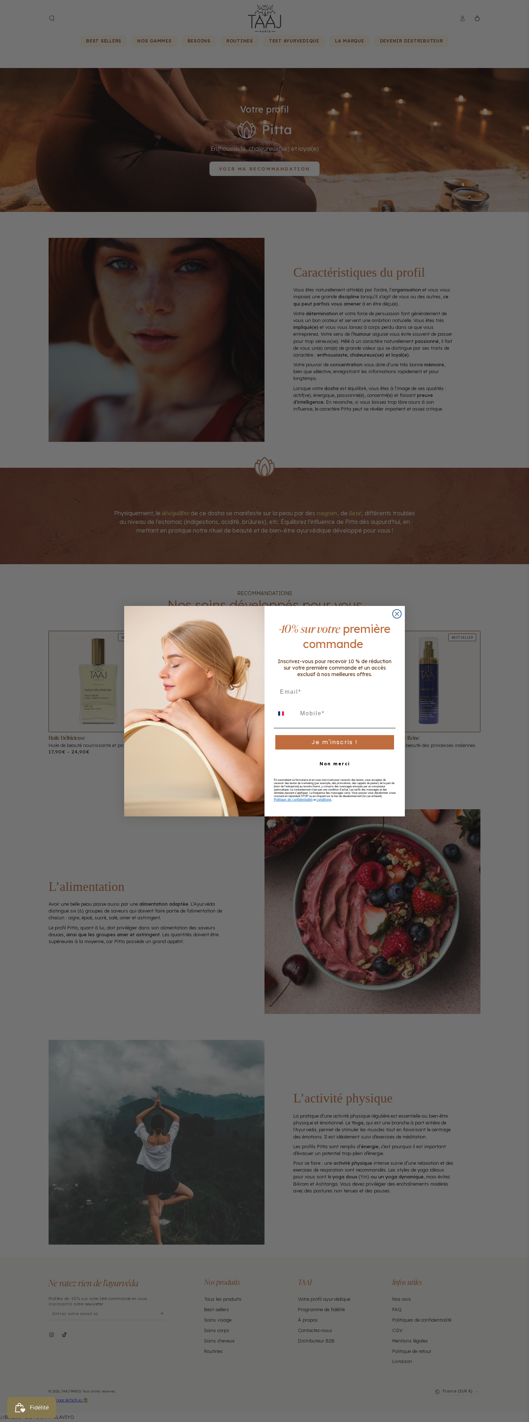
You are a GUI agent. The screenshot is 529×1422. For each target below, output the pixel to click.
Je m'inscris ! (335, 742)
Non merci (335, 763)
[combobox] (285, 713)
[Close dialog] (397, 614)
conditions (323, 799)
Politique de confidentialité (293, 799)
